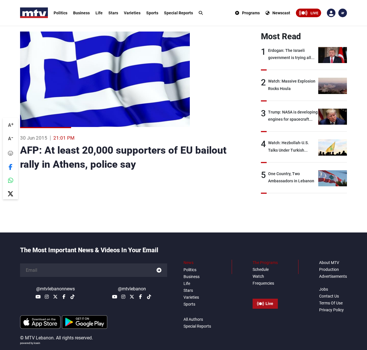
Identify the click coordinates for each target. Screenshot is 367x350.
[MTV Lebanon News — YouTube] (38, 296)
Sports (152, 13)
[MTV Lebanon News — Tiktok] (72, 296)
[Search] (201, 12)
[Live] (265, 290)
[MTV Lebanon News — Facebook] (64, 296)
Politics (60, 13)
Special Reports (178, 13)
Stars (113, 13)
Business (81, 13)
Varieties (132, 13)
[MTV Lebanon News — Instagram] (46, 296)
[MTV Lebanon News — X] (55, 296)
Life (99, 13)
